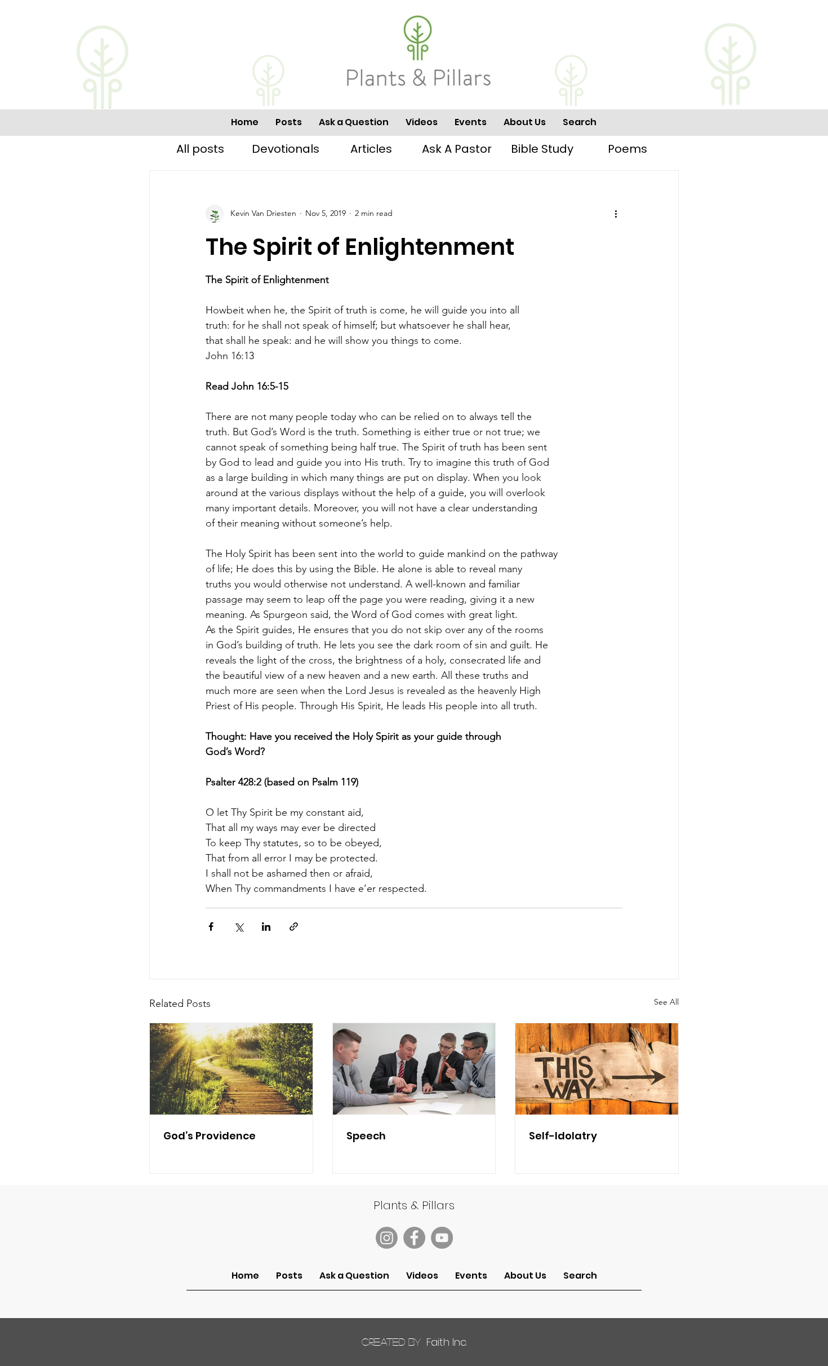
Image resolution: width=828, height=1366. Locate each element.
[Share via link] (293, 926)
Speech (366, 1136)
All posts (200, 149)
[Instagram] (387, 1238)
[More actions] (615, 213)
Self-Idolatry (563, 1136)
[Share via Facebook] (211, 926)
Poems (627, 149)
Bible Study (542, 149)
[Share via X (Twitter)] (238, 926)
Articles (371, 149)
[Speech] (414, 1069)
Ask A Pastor (457, 149)
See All (666, 1002)
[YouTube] (442, 1238)
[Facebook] (414, 1238)
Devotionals (285, 149)
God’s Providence (209, 1136)
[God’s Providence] (231, 1069)
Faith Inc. (414, 1342)
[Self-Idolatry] (596, 1069)
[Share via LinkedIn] (266, 926)
